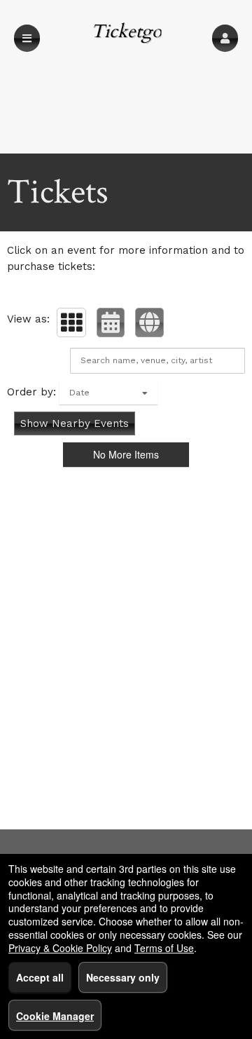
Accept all (40, 977)
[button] (225, 38)
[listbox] (108, 393)
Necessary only (123, 977)
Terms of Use (164, 948)
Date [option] (79, 393)
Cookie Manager (55, 1016)
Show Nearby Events (74, 423)
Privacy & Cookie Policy (60, 948)
